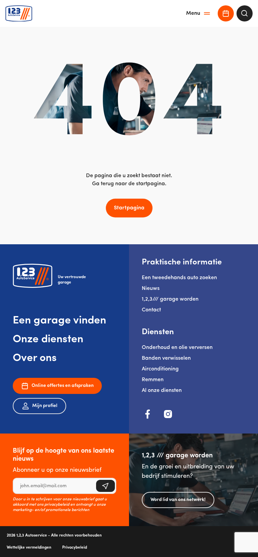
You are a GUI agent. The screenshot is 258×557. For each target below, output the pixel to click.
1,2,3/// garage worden (170, 299)
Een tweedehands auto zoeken (179, 278)
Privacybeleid (74, 548)
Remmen (153, 380)
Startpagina (129, 208)
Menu (193, 13)
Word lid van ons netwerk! (178, 499)
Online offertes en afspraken (63, 385)
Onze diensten (48, 339)
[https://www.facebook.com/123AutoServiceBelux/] (148, 414)
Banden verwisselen (166, 358)
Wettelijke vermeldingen (29, 548)
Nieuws (151, 288)
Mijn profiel (44, 405)
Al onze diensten (162, 390)
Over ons (35, 358)
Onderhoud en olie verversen (177, 347)
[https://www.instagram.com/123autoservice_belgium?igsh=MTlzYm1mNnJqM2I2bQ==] (168, 414)
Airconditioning (160, 369)
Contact (151, 310)
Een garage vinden (59, 320)
